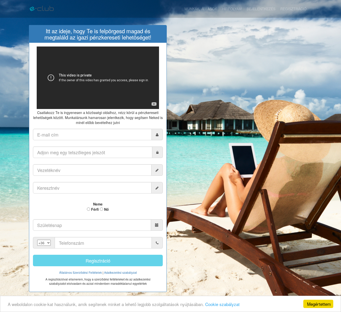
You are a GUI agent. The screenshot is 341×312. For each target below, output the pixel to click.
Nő (106, 209)
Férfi (94, 209)
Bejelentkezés (261, 8)
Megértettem (319, 304)
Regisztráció (293, 8)
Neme (98, 204)
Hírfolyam (232, 8)
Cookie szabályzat (222, 304)
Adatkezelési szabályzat (120, 272)
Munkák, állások (200, 8)
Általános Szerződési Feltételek (80, 272)
